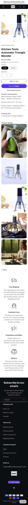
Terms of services (9, 434)
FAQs (5, 449)
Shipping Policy (8, 438)
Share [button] (5, 269)
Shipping (3, 62)
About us (6, 409)
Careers (6, 416)
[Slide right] (17, 41)
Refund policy (8, 427)
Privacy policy (8, 431)
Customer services (9, 453)
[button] (3, 7)
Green (13, 68)
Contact (6, 456)
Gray (5, 68)
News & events (8, 412)
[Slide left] (10, 41)
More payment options (14, 90)
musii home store (13, 501)
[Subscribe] (23, 400)
